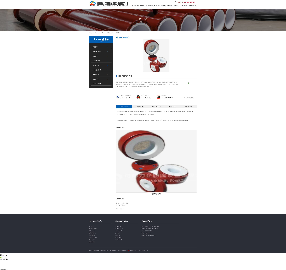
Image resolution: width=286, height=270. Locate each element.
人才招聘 (184, 5)
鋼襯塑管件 (96, 56)
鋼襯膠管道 (96, 79)
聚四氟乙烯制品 (97, 70)
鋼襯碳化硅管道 (97, 83)
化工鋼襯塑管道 (97, 51)
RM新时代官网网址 (4, 269)
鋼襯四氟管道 (96, 60)
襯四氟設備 (96, 65)
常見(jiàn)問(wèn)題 (156, 106)
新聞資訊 (176, 5)
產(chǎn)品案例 (168, 5)
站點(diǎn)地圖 (112, 250)
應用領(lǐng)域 (160, 5)
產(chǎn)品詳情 (124, 106)
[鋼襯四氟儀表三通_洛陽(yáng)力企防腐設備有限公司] (108, 3)
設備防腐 (95, 47)
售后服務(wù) (172, 106)
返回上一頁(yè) (119, 208)
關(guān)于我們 (143, 7)
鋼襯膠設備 (96, 74)
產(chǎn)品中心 (152, 5)
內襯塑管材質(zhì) (125, 203)
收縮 (1, 254)
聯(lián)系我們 (192, 5)
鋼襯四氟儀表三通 (156, 194)
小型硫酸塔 (123, 205)
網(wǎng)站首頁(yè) (135, 7)
